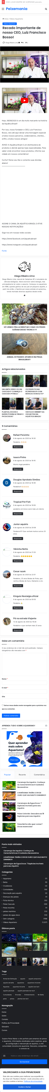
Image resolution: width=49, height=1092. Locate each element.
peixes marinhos (9, 911)
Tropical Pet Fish (22, 502)
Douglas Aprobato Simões (26, 479)
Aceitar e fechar (24, 1087)
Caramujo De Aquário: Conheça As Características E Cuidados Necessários (31, 784)
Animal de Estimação (10, 979)
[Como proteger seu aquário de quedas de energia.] (9, 938)
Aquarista (6, 987)
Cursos (4, 1030)
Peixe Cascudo (9, 904)
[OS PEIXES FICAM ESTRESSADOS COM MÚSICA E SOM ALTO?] (36, 381)
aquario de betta (8, 983)
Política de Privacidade (10, 1023)
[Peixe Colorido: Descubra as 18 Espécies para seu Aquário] (9, 816)
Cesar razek (19, 571)
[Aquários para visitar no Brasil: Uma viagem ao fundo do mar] (24, 938)
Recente (22, 775)
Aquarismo (7, 879)
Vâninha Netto (20, 549)
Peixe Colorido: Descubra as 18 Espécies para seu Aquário (30, 814)
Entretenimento (29, 995)
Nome (5, 679)
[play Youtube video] (24, 100)
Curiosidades (8, 889)
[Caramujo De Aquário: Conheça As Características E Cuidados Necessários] (9, 785)
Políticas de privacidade (33, 1081)
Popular (7, 775)
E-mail (5, 688)
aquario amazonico (35, 979)
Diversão (18, 995)
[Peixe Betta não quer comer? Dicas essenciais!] (9, 827)
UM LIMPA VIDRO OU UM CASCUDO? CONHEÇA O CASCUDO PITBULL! (12, 391)
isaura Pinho (19, 457)
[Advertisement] (24, 39)
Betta (5, 882)
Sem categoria (8, 919)
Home (4, 1012)
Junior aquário (20, 524)
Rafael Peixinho (21, 435)
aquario (22, 979)
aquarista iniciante (19, 987)
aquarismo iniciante (33, 983)
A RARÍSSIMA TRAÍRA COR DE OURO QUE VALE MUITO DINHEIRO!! (31, 794)
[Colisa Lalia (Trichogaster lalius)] (9, 950)
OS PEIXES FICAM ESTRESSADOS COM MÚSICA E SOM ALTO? (34, 391)
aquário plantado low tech (26, 991)
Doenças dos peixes (11, 897)
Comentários (39, 775)
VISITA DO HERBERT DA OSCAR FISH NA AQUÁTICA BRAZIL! (34, 414)
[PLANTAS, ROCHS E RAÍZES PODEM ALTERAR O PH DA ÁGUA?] (13, 404)
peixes (12, 999)
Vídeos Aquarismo (10, 922)
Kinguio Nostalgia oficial (25, 596)
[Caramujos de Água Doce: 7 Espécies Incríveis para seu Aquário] (9, 806)
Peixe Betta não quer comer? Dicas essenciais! (30, 825)
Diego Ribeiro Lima (24, 275)
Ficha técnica (8, 900)
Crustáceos (7, 886)
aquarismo (20, 983)
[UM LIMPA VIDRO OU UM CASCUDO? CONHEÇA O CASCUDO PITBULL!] (13, 381)
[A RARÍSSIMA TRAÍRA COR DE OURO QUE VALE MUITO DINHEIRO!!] (9, 796)
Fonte (4, 251)
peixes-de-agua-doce (11, 915)
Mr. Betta (41, 995)
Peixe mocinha (8, 908)
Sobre (4, 1016)
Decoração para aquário (12, 893)
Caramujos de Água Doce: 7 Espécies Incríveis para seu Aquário (29, 805)
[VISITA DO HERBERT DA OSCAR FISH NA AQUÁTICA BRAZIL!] (36, 404)
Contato (5, 1019)
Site (3, 696)
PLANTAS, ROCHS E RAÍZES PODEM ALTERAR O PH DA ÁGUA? (13, 414)
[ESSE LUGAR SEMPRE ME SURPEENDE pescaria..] (24, 947)
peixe (5, 999)
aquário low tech (33, 987)
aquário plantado (8, 991)
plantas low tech (23, 999)
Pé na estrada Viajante (24, 618)
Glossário (5, 1027)
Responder (18, 447)
